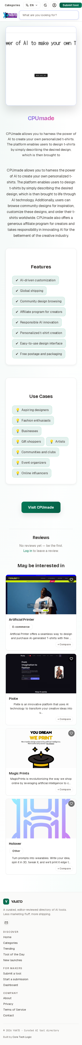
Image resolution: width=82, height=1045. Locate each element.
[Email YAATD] (6, 922)
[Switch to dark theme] (45, 5)
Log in (27, 551)
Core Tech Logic (22, 1037)
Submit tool (71, 5)
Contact (8, 1015)
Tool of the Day (13, 954)
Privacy (8, 1004)
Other (16, 851)
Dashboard (10, 985)
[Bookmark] (71, 579)
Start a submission (15, 979)
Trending (9, 948)
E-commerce (21, 627)
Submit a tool (12, 973)
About (7, 998)
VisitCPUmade (41, 507)
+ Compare (64, 644)
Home (7, 937)
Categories (12, 5)
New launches (12, 960)
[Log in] (54, 5)
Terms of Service (14, 1009)
